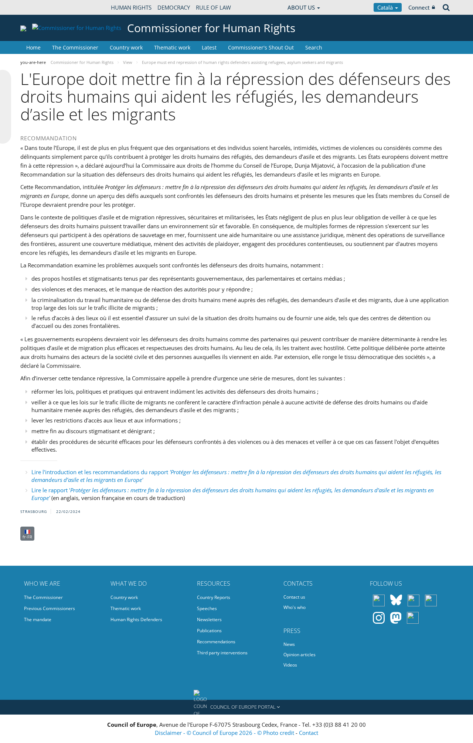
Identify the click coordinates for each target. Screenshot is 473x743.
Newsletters (209, 619)
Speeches (207, 608)
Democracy (173, 7)
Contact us (294, 597)
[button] (236, 707)
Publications (209, 630)
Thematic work (172, 47)
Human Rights (131, 7)
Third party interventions (222, 653)
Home (33, 47)
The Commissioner (75, 47)
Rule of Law (213, 7)
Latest (209, 47)
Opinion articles (299, 654)
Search (313, 47)
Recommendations (216, 641)
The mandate (37, 619)
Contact (308, 732)
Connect (419, 7)
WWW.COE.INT (38, 7)
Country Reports (213, 597)
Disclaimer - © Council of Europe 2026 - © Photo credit (225, 732)
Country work (126, 47)
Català (385, 7)
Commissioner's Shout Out (261, 47)
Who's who (294, 607)
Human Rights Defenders (136, 619)
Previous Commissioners (49, 608)
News (289, 644)
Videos (290, 665)
